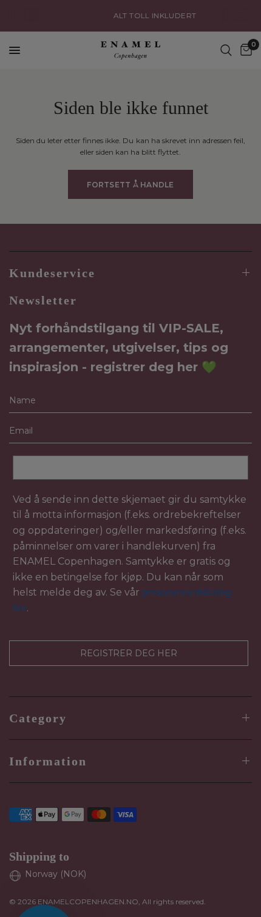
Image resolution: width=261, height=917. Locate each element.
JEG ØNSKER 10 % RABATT (192, 478)
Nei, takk (193, 541)
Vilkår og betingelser (187, 502)
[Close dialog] (246, 404)
